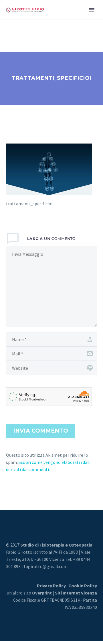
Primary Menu (92, 9)
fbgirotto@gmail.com (46, 566)
